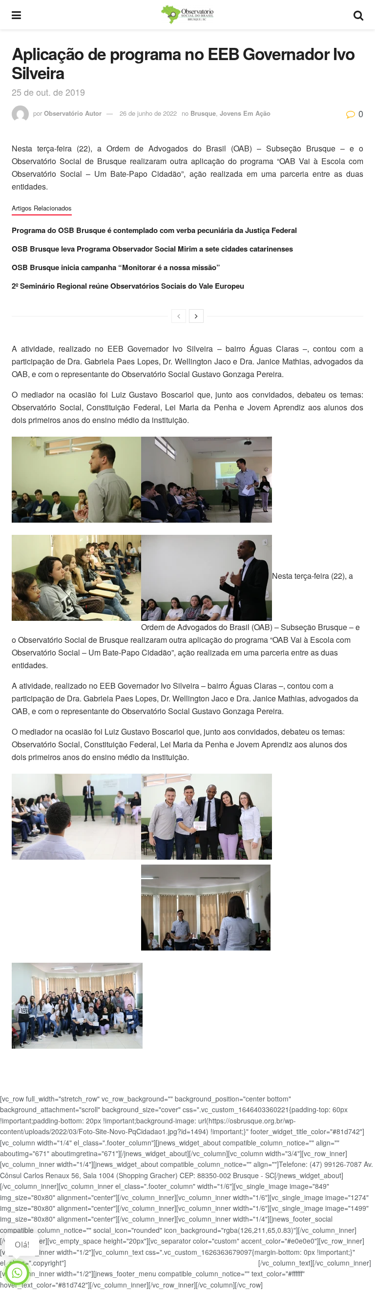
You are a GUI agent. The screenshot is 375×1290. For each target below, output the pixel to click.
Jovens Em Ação (245, 113)
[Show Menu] (16, 14)
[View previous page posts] (178, 316)
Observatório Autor (73, 113)
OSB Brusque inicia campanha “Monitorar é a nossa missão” (116, 267)
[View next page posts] (196, 316)
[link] (187, 598)
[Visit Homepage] (187, 14)
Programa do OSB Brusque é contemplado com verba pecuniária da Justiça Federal (154, 230)
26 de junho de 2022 (148, 113)
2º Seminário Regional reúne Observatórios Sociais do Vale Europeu (128, 285)
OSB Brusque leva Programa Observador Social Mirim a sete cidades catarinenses (152, 248)
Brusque (203, 113)
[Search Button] (358, 14)
